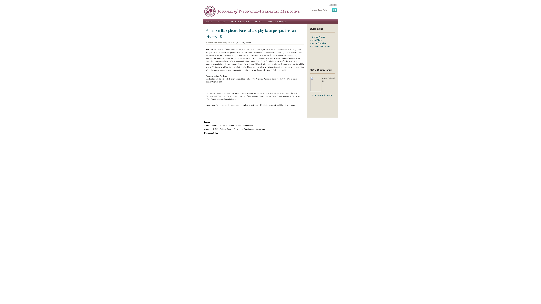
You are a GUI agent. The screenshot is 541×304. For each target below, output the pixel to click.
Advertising (260, 129)
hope (232, 105)
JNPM (215, 129)
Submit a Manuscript (321, 46)
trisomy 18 (257, 105)
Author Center (240, 21)
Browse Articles (278, 21)
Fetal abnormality (223, 105)
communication (242, 105)
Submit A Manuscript (244, 126)
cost (250, 105)
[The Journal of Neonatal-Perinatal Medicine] (252, 15)
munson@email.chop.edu (227, 99)
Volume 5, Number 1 (245, 43)
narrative (274, 105)
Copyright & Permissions (244, 129)
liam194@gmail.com (214, 81)
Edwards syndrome (287, 105)
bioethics (266, 105)
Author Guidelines (319, 43)
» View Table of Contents (321, 95)
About (258, 21)
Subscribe (333, 5)
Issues (221, 21)
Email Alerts (317, 40)
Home (209, 21)
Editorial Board (226, 129)
